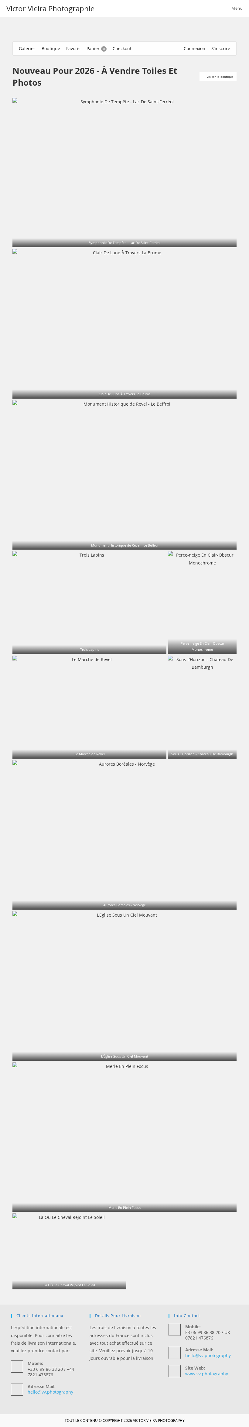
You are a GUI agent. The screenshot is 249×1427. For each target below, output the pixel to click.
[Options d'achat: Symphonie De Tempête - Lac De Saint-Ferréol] (128, 239)
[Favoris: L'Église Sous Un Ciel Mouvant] (120, 1053)
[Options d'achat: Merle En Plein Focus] (128, 1204)
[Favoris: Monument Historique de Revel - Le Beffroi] (120, 542)
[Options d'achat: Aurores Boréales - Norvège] (128, 902)
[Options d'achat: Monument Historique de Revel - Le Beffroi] (128, 542)
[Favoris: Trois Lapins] (85, 646)
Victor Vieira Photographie (50, 8)
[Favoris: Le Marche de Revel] (85, 751)
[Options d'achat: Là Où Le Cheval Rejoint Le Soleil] (73, 1282)
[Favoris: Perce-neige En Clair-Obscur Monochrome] (198, 646)
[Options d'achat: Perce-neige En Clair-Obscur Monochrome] (206, 646)
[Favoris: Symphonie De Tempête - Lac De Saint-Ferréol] (120, 239)
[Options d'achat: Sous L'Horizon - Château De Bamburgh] (206, 751)
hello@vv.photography (50, 1392)
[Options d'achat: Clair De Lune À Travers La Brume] (128, 391)
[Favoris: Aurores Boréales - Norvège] (120, 902)
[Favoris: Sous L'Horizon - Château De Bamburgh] (198, 751)
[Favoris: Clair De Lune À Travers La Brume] (120, 391)
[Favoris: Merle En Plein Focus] (120, 1204)
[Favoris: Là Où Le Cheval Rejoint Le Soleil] (65, 1282)
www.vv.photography (206, 1374)
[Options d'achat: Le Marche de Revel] (93, 751)
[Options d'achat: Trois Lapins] (93, 646)
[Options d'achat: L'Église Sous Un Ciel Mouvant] (128, 1053)
